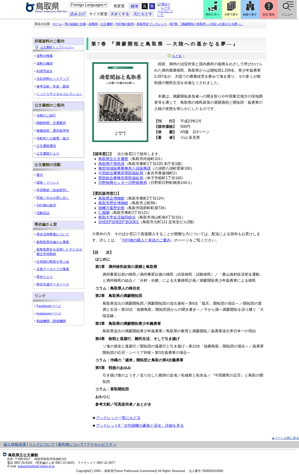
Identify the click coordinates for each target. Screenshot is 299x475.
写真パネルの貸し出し (52, 198)
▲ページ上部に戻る (285, 438)
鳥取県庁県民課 (111, 164)
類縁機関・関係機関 (51, 321)
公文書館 (107, 24)
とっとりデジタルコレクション (59, 94)
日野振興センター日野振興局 (122, 183)
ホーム (57, 24)
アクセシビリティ (102, 444)
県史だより (44, 277)
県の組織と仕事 (75, 24)
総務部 (93, 24)
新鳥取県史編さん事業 (52, 242)
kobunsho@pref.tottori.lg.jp (36, 466)
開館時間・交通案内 (51, 123)
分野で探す (231, 14)
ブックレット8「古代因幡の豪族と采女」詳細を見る (140, 426)
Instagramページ (48, 313)
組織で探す (250, 14)
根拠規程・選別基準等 (52, 130)
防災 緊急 (269, 14)
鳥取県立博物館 (111, 198)
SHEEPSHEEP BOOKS (118, 222)
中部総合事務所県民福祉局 (120, 173)
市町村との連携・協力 (52, 138)
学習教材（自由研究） (52, 190)
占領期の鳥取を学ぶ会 (52, 261)
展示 (39, 175)
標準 (135, 6)
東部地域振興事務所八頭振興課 (124, 168)
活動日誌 (43, 213)
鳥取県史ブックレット (152, 24)
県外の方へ (213, 14)
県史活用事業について (52, 234)
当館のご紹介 (46, 115)
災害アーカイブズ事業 (52, 269)
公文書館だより (47, 153)
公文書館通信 (46, 146)
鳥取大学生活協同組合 (117, 217)
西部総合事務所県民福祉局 (120, 178)
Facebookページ (48, 306)
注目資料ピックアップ (52, 78)
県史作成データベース (52, 284)
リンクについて (42, 444)
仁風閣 (104, 213)
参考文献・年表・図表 (52, 86)
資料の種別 (44, 63)
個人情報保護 (15, 444)
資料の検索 (44, 56)
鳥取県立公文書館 (113, 159)
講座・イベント (47, 182)
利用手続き (44, 71)
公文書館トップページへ (57, 47)
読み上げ (77, 14)
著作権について (71, 444)
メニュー (287, 14)
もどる (177, 56)
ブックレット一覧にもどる (118, 418)
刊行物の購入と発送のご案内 (146, 240)
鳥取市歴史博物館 (113, 203)
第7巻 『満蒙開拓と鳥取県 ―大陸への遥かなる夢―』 (206, 24)
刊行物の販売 (125, 24)
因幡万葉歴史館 (111, 208)
